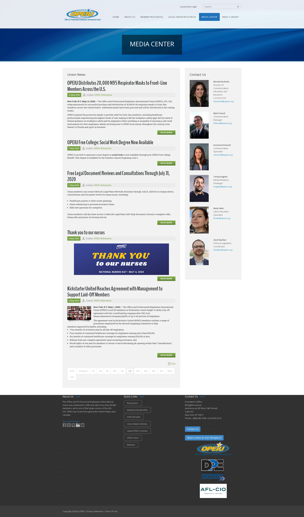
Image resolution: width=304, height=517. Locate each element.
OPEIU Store (133, 437)
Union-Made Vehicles (137, 423)
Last (72, 376)
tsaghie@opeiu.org (222, 186)
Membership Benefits (137, 410)
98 (100, 370)
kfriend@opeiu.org (222, 123)
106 (161, 370)
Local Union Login (188, 6)
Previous (83, 370)
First (72, 370)
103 (137, 370)
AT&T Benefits (133, 416)
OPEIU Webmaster (103, 94)
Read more (166, 133)
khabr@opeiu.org (221, 218)
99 (107, 370)
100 (114, 370)
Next (170, 370)
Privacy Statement (95, 511)
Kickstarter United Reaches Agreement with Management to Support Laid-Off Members (114, 292)
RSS (173, 363)
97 (93, 370)
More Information (71, 421)
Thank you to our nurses (86, 232)
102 (130, 370)
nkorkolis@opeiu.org (223, 101)
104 (145, 370)
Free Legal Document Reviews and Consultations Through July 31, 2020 (118, 176)
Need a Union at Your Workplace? (204, 437)
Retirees (131, 444)
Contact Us (192, 429)
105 (153, 370)
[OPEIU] (82, 13)
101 (122, 370)
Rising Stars (133, 403)
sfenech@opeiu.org (222, 154)
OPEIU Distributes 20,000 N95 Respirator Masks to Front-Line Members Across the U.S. (117, 86)
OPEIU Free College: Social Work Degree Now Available (110, 142)
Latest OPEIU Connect (137, 430)
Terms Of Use (111, 511)
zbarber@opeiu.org (222, 249)
